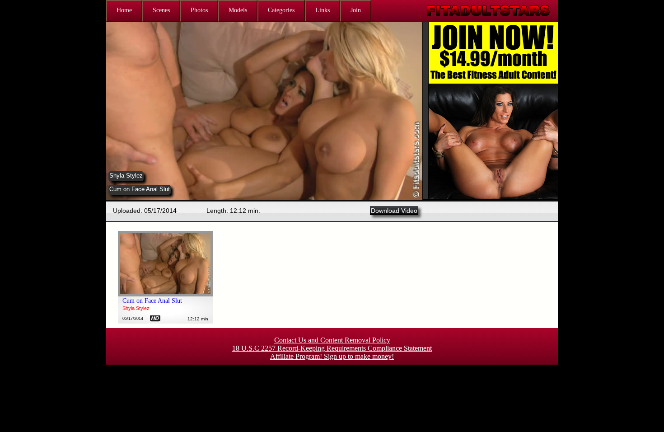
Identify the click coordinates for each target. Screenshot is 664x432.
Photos (199, 10)
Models (238, 10)
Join (356, 10)
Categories (281, 10)
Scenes (161, 10)
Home (124, 10)
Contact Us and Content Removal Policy (332, 340)
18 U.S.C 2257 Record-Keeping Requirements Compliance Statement (332, 348)
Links (322, 10)
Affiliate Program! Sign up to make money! (332, 356)
